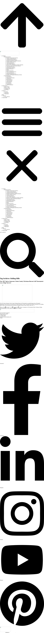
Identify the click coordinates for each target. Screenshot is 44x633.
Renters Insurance (9, 79)
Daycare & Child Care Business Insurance (13, 65)
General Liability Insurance (11, 61)
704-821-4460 (4, 97)
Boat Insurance (9, 83)
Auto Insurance (9, 76)
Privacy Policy (2, 632)
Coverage (3, 55)
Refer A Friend (6, 86)
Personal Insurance (7, 75)
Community (25, 307)
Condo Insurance (9, 80)
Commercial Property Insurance (11, 59)
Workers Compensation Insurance (12, 57)
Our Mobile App (7, 88)
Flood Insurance (9, 81)
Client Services (4, 85)
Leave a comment (18, 308)
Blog (3, 94)
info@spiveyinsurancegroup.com (5, 316)
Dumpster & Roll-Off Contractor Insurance (13, 60)
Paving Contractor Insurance (11, 73)
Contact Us (4, 95)
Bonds (7, 69)
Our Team (6, 91)
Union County (11, 308)
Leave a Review (7, 96)
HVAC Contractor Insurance (11, 71)
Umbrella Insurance (9, 84)
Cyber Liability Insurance (10, 63)
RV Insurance (8, 82)
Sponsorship (4, 308)
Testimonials (6, 92)
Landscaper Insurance (10, 72)
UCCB (8, 308)
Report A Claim (7, 87)
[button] (22, 143)
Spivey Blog (3, 307)
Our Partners (6, 89)
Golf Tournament (30, 307)
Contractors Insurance (10, 62)
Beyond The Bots (12, 632)
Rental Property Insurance (10, 67)
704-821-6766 (3, 315)
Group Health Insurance (10, 66)
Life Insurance (8, 78)
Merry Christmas (36, 307)
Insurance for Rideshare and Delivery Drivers (14, 74)
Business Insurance (7, 56)
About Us (3, 90)
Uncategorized (15, 307)
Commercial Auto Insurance (11, 58)
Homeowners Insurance (10, 77)
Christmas (20, 307)
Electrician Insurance (10, 70)
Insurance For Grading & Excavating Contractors (14, 64)
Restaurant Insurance (10, 68)
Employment (6, 93)
